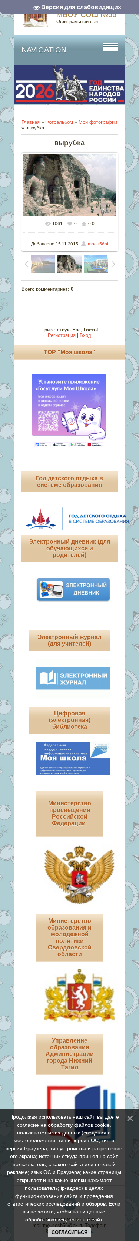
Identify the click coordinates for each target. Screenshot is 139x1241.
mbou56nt (98, 244)
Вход (85, 335)
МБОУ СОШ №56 (86, 14)
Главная (30, 122)
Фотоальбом (59, 122)
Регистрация (62, 335)
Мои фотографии (98, 122)
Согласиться (69, 1232)
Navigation (43, 50)
